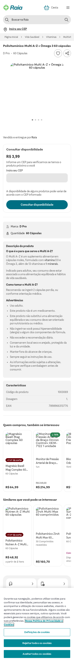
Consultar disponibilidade (37, 204)
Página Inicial (11, 37)
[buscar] (66, 19)
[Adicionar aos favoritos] (58, 53)
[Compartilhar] (67, 53)
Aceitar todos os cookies (37, 653)
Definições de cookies (37, 632)
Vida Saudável (32, 37)
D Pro (23, 226)
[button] (37, 89)
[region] (37, 624)
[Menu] (67, 7)
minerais (53, 263)
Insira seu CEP (14, 170)
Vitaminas (51, 37)
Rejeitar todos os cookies (37, 643)
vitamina (49, 260)
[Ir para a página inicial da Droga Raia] (12, 7)
